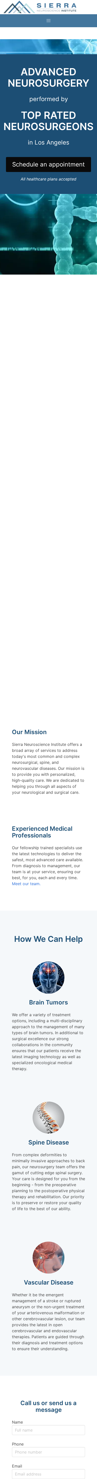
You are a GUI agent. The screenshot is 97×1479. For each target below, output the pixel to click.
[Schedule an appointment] (48, 156)
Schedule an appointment (48, 164)
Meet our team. (26, 883)
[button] (48, 20)
